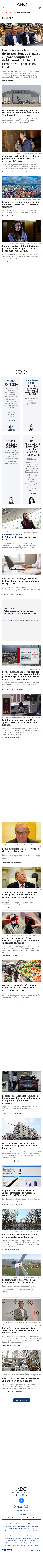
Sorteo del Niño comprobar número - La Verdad (18, 1545)
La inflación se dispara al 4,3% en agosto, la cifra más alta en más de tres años (19, 722)
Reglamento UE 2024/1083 (26, 1528)
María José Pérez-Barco (9, 1392)
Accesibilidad (13, 1528)
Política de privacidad (34, 1523)
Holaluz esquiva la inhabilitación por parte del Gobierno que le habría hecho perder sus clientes (21, 248)
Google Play (32, 1518)
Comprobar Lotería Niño (17, 1536)
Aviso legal (35, 1526)
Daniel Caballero (7, 1345)
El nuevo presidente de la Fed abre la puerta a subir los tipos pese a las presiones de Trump (20, 158)
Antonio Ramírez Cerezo (9, 126)
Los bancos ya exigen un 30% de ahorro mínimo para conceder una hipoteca (19, 1145)
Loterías (33, 1540)
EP (3, 908)
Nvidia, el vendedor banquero (11, 443)
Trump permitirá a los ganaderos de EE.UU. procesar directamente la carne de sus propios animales (20, 894)
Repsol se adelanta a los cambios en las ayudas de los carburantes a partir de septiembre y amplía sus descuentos (21, 1099)
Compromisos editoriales (31, 1531)
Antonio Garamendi (8, 862)
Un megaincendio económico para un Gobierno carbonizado (33, 448)
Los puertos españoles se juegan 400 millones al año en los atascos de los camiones (20, 204)
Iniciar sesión (39, 7)
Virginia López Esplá (8, 594)
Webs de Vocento (34, 1550)
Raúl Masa (5, 261)
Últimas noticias (24, 1540)
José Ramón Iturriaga (11, 381)
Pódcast (36, 1545)
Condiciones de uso (24, 1526)
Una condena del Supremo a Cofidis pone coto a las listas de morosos (20, 1235)
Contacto (23, 1523)
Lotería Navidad (26, 1538)
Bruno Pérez (5, 955)
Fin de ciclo (11, 384)
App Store (12, 1518)
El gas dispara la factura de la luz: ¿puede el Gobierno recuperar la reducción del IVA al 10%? (19, 1193)
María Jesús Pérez (32, 438)
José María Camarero (8, 80)
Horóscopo (35, 1538)
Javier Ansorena (6, 172)
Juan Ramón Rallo (32, 380)
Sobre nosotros (14, 1523)
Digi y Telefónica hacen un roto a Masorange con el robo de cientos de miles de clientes (20, 1330)
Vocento (5, 1523)
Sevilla (25, 8)
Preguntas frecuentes (30, 1543)
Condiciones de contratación (13, 1531)
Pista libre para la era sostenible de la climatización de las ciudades (21, 1379)
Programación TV (13, 1540)
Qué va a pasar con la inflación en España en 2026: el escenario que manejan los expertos (19, 987)
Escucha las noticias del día (14, 1543)
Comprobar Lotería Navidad (12, 1538)
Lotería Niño (29, 1536)
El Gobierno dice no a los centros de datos (20, 538)
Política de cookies (10, 1526)
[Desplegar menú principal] (3, 7)
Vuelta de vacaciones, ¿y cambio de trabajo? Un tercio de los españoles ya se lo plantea (21, 581)
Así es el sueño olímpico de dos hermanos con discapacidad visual (20, 612)
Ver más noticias (21, 1400)
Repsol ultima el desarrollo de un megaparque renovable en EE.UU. (19, 1281)
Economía (7, 18)
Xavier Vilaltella (6, 737)
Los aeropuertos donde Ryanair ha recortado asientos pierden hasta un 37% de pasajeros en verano (20, 112)
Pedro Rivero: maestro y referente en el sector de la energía (20, 850)
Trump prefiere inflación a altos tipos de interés (31, 388)
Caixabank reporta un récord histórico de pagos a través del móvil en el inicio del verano (20, 940)
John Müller (11, 438)
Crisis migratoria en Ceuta (21, 12)
